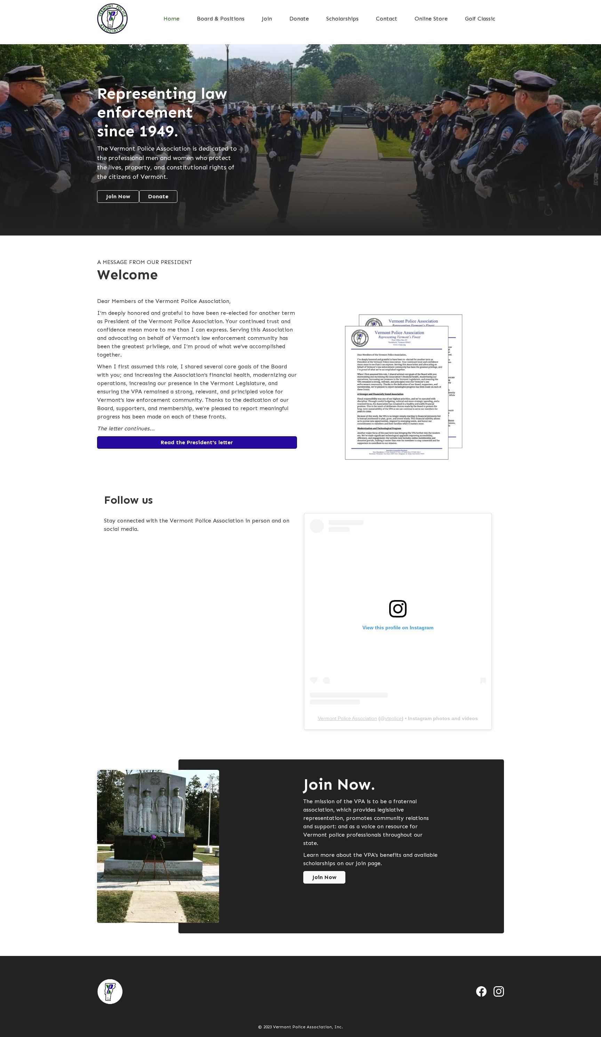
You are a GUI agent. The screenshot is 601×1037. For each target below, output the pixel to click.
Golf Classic (480, 18)
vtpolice (393, 718)
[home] (112, 18)
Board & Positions (221, 18)
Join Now (118, 196)
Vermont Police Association (347, 718)
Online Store (431, 18)
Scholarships (342, 18)
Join (267, 18)
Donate (299, 18)
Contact (386, 18)
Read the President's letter (197, 442)
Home (171, 18)
